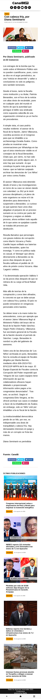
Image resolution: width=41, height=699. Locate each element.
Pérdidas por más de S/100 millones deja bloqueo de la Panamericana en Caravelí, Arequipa (17, 589)
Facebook (13, 47)
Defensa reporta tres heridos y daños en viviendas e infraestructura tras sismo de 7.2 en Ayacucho (19, 632)
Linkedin (29, 47)
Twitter (21, 47)
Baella (25, 693)
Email (26, 51)
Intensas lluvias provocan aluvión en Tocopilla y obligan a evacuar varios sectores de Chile (20, 674)
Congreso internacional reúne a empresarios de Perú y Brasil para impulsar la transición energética (20, 505)
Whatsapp (17, 51)
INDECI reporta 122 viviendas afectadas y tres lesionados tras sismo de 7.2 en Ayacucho (19, 547)
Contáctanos (20, 691)
